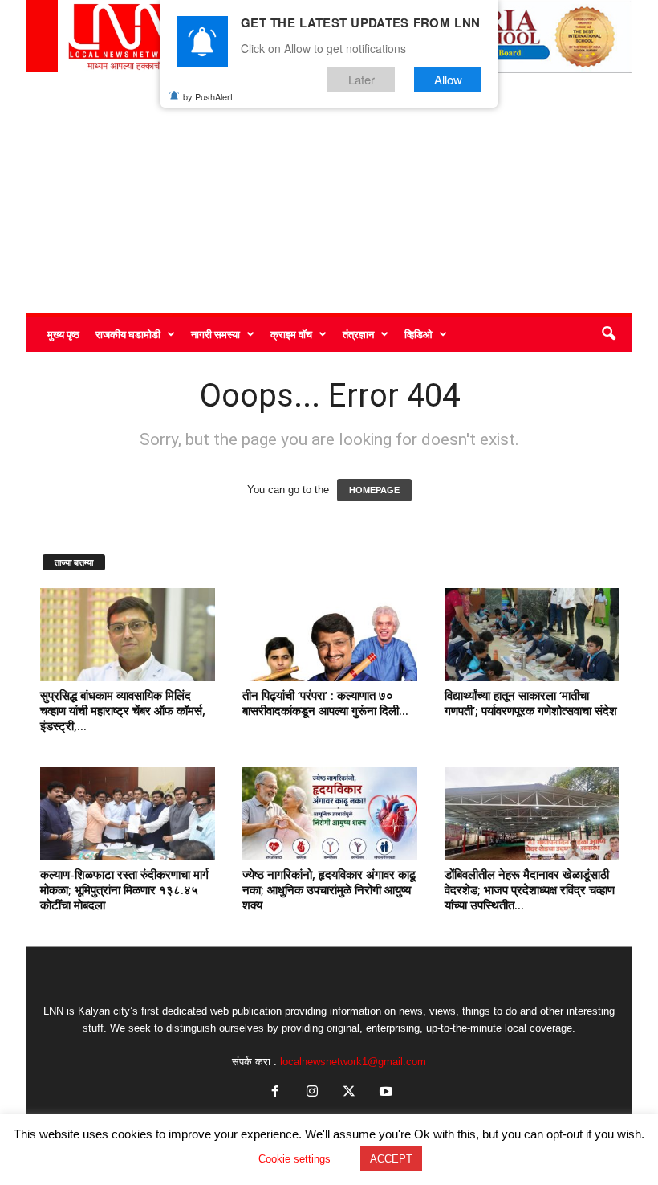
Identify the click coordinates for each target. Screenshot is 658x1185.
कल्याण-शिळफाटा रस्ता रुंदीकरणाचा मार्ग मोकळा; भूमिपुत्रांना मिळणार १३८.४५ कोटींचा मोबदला (124, 889)
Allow (448, 79)
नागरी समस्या (215, 334)
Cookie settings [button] (294, 1159)
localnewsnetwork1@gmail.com (353, 1062)
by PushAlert (208, 96)
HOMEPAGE (374, 490)
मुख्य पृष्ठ (63, 334)
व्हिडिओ (418, 334)
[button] (608, 334)
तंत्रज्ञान (358, 334)
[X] (349, 1093)
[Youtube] (384, 1093)
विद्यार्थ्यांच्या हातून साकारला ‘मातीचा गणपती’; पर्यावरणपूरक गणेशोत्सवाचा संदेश (531, 702)
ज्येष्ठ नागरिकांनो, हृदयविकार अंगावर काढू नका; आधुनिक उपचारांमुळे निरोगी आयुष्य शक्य (329, 889)
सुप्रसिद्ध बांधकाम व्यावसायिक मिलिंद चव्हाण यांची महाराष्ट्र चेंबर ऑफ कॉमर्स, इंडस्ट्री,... (122, 710)
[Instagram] (312, 1093)
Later (361, 79)
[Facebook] (275, 1093)
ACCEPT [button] (391, 1159)
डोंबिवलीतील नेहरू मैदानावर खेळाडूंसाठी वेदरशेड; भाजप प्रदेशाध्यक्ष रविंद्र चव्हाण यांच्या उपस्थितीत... (530, 889)
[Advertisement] (329, 192)
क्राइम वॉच (291, 334)
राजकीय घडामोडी (127, 334)
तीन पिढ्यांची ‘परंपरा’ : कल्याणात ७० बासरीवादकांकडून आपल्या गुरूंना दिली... (325, 702)
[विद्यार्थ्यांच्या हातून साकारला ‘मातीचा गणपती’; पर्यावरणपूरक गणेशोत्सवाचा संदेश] (532, 634)
